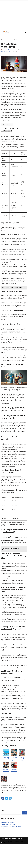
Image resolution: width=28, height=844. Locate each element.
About (2, 841)
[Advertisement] (14, 15)
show (11, 124)
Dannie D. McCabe (6, 49)
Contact (3, 842)
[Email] (10, 798)
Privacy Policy (9, 841)
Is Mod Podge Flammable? (14, 770)
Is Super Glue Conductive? (6, 758)
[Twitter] (6, 798)
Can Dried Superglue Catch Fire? (8, 824)
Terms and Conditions (19, 841)
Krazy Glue (8, 51)
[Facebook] (2, 798)
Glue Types (7, 39)
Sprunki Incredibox (18, 838)
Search (2, 810)
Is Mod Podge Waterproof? (6, 770)
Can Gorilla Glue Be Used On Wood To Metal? (11, 826)
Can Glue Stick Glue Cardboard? (8, 822)
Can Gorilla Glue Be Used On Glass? (9, 831)
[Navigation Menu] (25, 32)
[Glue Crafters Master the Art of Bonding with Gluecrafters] (5, 32)
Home (2, 39)
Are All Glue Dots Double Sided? (8, 829)
